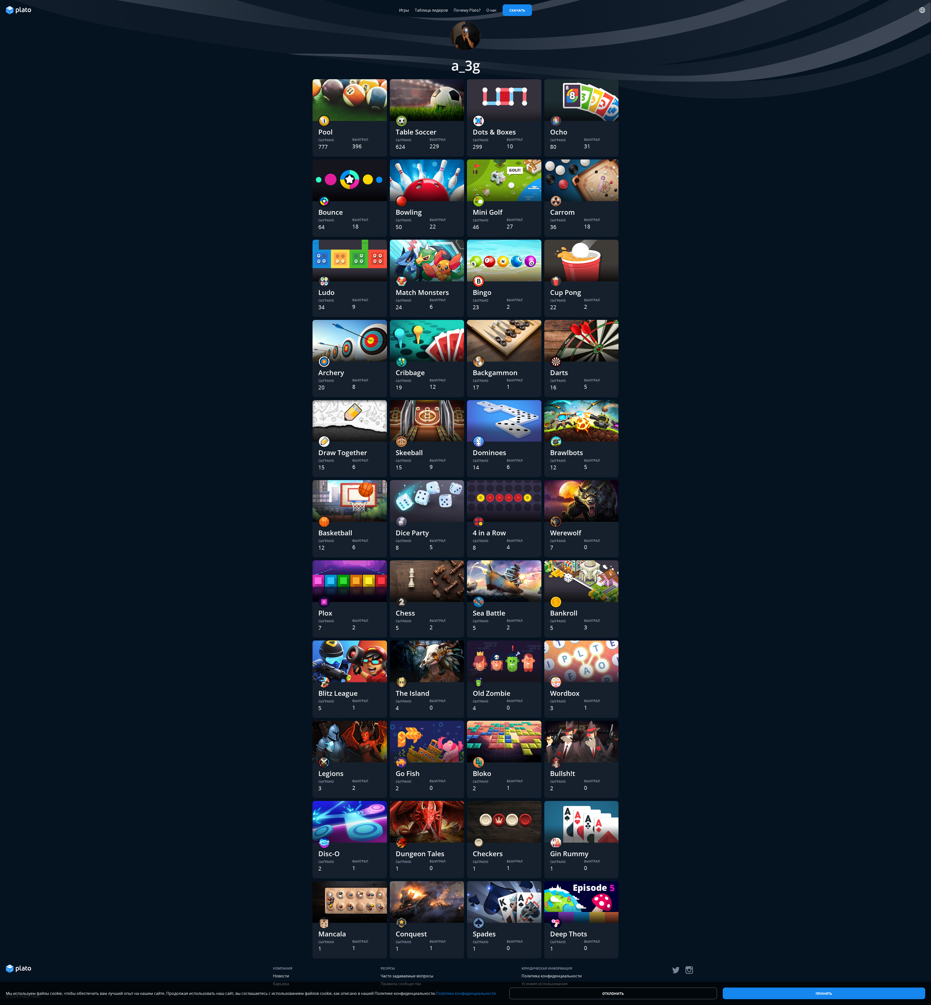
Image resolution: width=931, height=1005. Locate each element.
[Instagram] (689, 970)
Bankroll (564, 612)
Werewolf (565, 532)
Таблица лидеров (431, 10)
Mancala (332, 933)
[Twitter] (676, 970)
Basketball (335, 532)
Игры (404, 10)
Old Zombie (491, 693)
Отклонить (613, 993)
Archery (331, 372)
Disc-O (329, 853)
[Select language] (922, 10)
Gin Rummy (569, 853)
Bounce (330, 212)
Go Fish (408, 773)
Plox (325, 612)
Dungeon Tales (420, 853)
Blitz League (338, 693)
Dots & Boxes (494, 131)
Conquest (411, 933)
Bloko (482, 773)
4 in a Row (489, 532)
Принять (824, 993)
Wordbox (564, 693)
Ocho (558, 131)
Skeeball (409, 452)
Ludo (326, 292)
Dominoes (489, 452)
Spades (484, 933)
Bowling (409, 212)
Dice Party (412, 532)
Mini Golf (487, 212)
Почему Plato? (467, 10)
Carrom (562, 212)
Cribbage (410, 372)
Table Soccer (416, 131)
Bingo (482, 292)
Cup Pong (565, 292)
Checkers (488, 853)
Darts (559, 372)
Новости (281, 976)
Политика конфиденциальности (552, 976)
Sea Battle (489, 612)
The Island (412, 693)
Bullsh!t (562, 773)
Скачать (517, 10)
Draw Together (342, 452)
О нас (491, 10)
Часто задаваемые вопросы (407, 976)
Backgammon (495, 372)
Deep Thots (568, 933)
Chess (405, 612)
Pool (325, 131)
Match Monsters (422, 292)
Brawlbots (566, 452)
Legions (331, 773)
